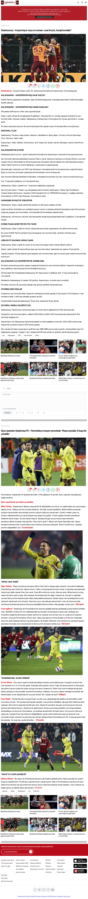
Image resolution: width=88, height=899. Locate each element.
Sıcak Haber (61, 872)
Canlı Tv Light (5, 866)
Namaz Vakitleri (35, 863)
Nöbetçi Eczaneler (22, 866)
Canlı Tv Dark (20, 860)
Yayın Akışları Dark (22, 863)
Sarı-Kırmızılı (28, 335)
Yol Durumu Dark (7, 863)
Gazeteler (60, 869)
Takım (37, 335)
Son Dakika (20, 869)
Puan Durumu (35, 866)
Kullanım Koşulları (57, 896)
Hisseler (48, 866)
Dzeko (12, 791)
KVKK (49, 896)
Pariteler (49, 872)
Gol (3, 335)
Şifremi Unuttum (7, 881)
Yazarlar (60, 866)
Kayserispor (11, 335)
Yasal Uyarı (67, 896)
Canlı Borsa (34, 860)
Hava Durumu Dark (7, 860)
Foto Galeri (60, 860)
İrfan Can (36, 791)
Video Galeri (61, 863)
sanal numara (20, 872)
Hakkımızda (21, 896)
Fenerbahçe (21, 791)
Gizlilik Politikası (36, 896)
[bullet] (31, 412)
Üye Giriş (4, 875)
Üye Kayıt (4, 878)
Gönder (7, 413)
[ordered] (28, 412)
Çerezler (44, 896)
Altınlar (48, 860)
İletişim (28, 896)
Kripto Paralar (50, 869)
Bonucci (4, 791)
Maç (19, 335)
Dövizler (48, 863)
